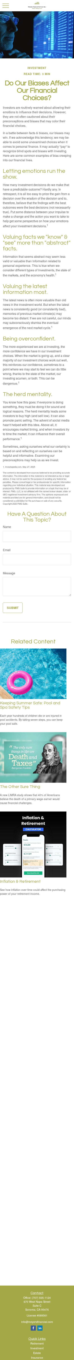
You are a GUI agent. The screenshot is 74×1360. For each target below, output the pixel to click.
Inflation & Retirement (20, 881)
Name (7, 527)
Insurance (37, 1357)
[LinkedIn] (40, 1328)
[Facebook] (33, 1328)
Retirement (37, 1343)
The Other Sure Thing (20, 787)
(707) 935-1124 (41, 1298)
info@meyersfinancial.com (37, 1322)
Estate (37, 1353)
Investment (37, 1348)
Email (7, 550)
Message (9, 573)
